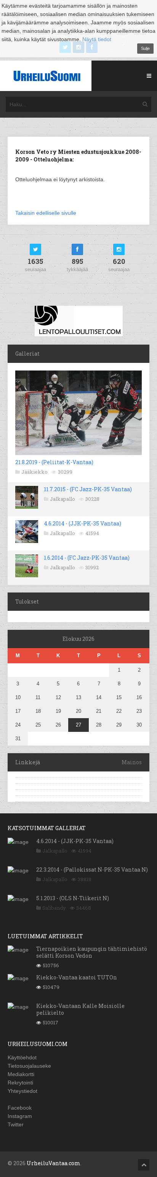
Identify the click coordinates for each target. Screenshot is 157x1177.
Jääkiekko (34, 471)
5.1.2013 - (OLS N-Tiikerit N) (72, 898)
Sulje (145, 48)
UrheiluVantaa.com (53, 1163)
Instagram (20, 1116)
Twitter (16, 1124)
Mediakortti (21, 1074)
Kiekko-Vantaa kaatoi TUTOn (76, 977)
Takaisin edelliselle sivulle (45, 213)
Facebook (20, 1108)
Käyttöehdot (22, 1057)
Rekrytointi (20, 1083)
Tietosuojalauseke (29, 1066)
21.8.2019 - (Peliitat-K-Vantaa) (54, 462)
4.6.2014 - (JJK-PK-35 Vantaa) (82, 523)
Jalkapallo (62, 498)
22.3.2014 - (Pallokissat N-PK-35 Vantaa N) (92, 869)
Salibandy (54, 907)
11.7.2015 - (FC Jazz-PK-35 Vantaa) (88, 489)
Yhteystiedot (22, 1091)
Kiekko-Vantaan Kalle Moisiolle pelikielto (80, 1009)
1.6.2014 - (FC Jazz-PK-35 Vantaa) (87, 557)
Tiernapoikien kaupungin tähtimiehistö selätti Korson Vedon (91, 952)
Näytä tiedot (96, 39)
